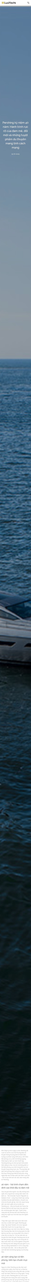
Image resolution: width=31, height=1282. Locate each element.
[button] (28, 3)
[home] (9, 3)
